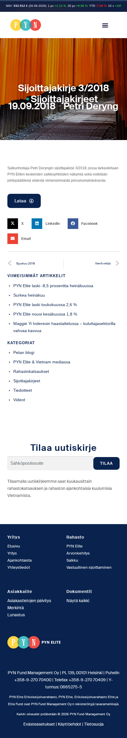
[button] (105, 25)
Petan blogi (23, 352)
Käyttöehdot (69, 724)
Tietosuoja (94, 724)
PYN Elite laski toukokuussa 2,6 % (45, 304)
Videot (19, 399)
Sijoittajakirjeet (64, 99)
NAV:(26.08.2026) (26, 5)
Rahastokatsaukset (31, 371)
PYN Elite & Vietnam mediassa (41, 362)
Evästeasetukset (39, 724)
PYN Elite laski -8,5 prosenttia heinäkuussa (53, 285)
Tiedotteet (22, 390)
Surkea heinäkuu (29, 295)
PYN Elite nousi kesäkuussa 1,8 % (45, 314)
